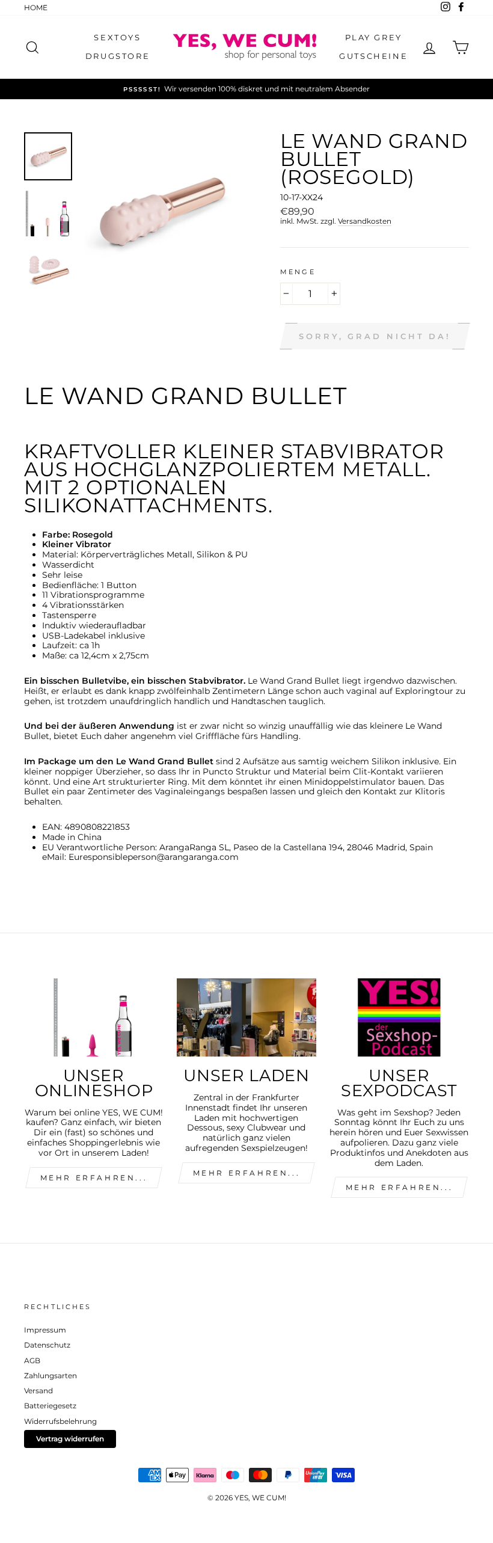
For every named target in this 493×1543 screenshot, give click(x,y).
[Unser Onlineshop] (94, 1017)
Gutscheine (373, 56)
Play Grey (373, 37)
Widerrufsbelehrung (60, 1421)
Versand (38, 1390)
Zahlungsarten (50, 1375)
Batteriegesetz (50, 1405)
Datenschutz (47, 1344)
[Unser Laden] (246, 1017)
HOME (35, 7)
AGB (32, 1360)
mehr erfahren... (94, 1177)
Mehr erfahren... (247, 1172)
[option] (246, 89)
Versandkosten (364, 221)
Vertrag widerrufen (70, 1438)
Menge (298, 272)
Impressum (45, 1329)
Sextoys (117, 37)
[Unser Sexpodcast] (399, 1017)
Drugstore (117, 56)
